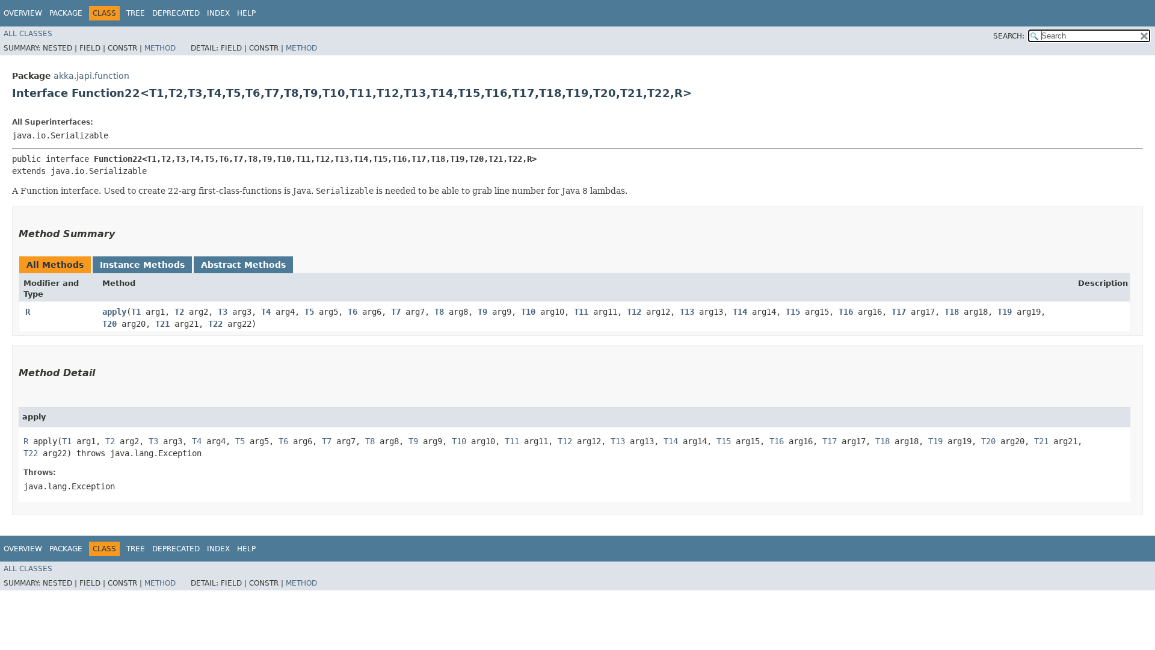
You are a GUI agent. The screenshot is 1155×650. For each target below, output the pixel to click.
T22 (215, 324)
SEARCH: (1008, 36)
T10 (528, 312)
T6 (352, 312)
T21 (162, 324)
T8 (439, 312)
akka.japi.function (91, 76)
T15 (793, 312)
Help (246, 13)
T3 (222, 312)
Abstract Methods (243, 265)
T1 (136, 312)
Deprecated (176, 13)
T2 (179, 312)
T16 (846, 312)
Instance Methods (142, 265)
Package (65, 13)
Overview (23, 13)
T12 (634, 312)
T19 (1004, 312)
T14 (740, 312)
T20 (109, 324)
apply (114, 312)
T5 (309, 312)
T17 (899, 312)
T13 (687, 312)
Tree (135, 13)
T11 (581, 312)
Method (160, 48)
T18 (951, 312)
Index (218, 13)
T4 (266, 312)
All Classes (28, 33)
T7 (396, 312)
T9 (482, 312)
